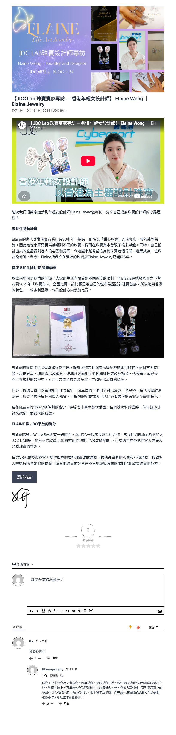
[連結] (80, 611)
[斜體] (38, 611)
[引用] (68, 611)
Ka (61, 675)
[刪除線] (50, 611)
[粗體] (32, 611)
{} (85, 610)
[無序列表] (62, 611)
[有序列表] (56, 611)
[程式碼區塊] (74, 611)
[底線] (44, 611)
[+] (91, 610)
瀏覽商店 (24, 477)
